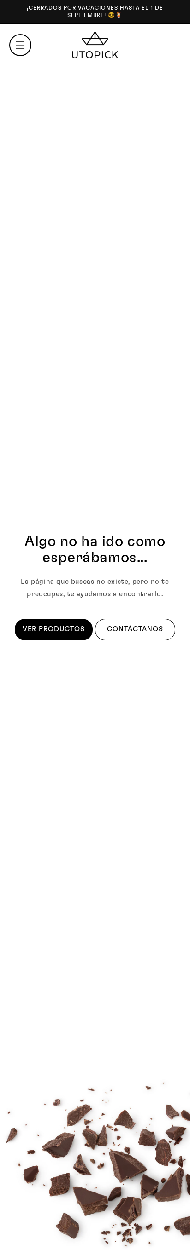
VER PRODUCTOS (54, 629)
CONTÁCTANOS (135, 629)
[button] (20, 45)
